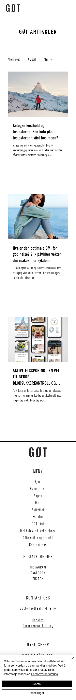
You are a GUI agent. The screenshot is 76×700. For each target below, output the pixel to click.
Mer (46, 59)
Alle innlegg (14, 59)
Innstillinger (37, 693)
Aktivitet (38, 509)
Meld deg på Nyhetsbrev (38, 531)
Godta (37, 684)
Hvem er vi (38, 488)
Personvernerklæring (38, 625)
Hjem (38, 481)
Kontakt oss (38, 545)
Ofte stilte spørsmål (38, 537)
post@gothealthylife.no (38, 608)
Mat (38, 502)
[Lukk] (70, 661)
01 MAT (32, 59)
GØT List (38, 523)
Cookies (38, 620)
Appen (38, 495)
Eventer (38, 516)
